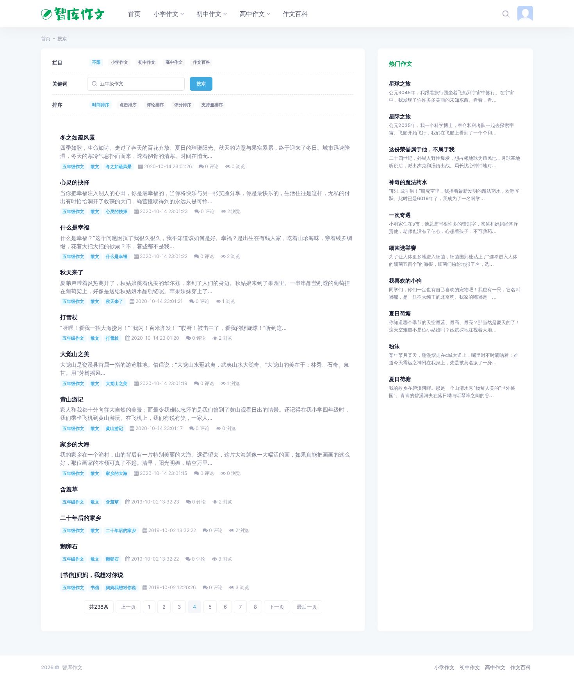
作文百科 (201, 62)
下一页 (276, 607)
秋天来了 (72, 272)
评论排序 (155, 104)
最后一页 (307, 607)
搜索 (201, 83)
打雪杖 (69, 317)
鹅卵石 (69, 546)
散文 (95, 166)
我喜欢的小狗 (405, 280)
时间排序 (100, 104)
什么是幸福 (74, 227)
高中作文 (174, 62)
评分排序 (182, 104)
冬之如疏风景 (77, 137)
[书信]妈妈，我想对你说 (91, 575)
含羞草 (69, 489)
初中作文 (146, 62)
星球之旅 (400, 83)
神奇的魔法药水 (408, 182)
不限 (96, 62)
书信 (95, 587)
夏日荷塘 (400, 313)
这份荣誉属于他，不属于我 (422, 149)
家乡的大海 (74, 444)
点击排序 (128, 104)
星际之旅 (400, 116)
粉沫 (394, 346)
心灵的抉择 (74, 182)
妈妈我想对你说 (121, 587)
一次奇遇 (400, 214)
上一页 (128, 607)
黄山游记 (72, 399)
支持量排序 (212, 104)
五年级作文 (73, 166)
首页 (45, 38)
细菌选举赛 (402, 247)
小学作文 (119, 62)
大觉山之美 (74, 354)
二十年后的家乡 (80, 517)
